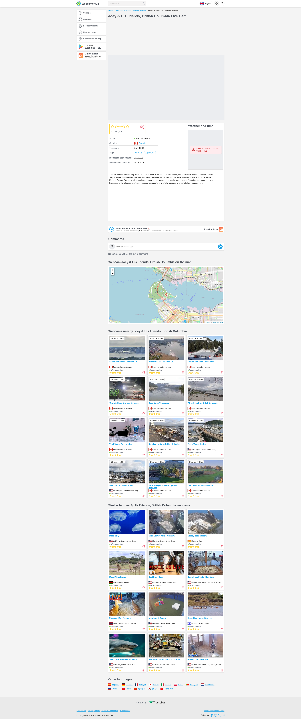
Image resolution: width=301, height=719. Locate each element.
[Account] (222, 3)
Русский (115, 688)
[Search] (143, 3)
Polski (180, 684)
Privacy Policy (94, 710)
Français (142, 684)
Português (194, 684)
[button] (171, 269)
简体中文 (141, 688)
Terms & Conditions (109, 710)
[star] (112, 127)
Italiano (168, 684)
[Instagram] (215, 715)
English (208, 3)
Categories (87, 19)
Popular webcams (90, 25)
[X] (219, 715)
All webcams (125, 710)
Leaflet (208, 322)
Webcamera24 (90, 3)
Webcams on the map (92, 38)
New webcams (89, 32)
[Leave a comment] (220, 246)
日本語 (155, 684)
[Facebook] (211, 715)
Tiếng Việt (168, 688)
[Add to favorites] (142, 127)
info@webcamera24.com (214, 710)
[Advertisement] (91, 87)
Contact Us (81, 710)
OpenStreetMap (218, 322)
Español (115, 684)
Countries (87, 12)
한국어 (155, 688)
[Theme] (216, 3)
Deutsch (129, 684)
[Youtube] (223, 715)
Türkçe (128, 688)
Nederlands (209, 684)
